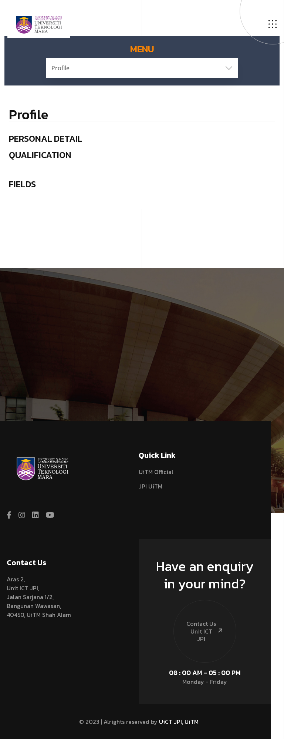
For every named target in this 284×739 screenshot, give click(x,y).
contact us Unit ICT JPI (201, 631)
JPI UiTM (150, 486)
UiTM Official (156, 471)
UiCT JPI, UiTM (179, 721)
